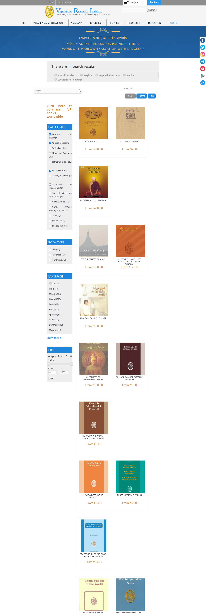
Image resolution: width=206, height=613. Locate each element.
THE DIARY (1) (58, 220)
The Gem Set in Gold (93, 141)
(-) (56, 75)
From (51, 368)
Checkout (154, 2)
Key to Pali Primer (129, 141)
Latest (141, 96)
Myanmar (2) (55, 329)
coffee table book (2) (62, 161)
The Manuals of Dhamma (93, 200)
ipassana (66, 11)
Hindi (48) (53, 288)
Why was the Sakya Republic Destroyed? (93, 437)
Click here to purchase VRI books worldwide (59, 111)
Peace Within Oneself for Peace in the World (93, 555)
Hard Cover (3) (59, 259)
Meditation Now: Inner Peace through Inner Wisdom (129, 261)
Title (152, 96)
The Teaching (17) (60, 225)
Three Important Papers (129, 495)
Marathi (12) (55, 293)
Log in (50, 2)
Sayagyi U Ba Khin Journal (93, 318)
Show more (54, 338)
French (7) (54, 304)
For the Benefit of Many (93, 259)
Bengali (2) (54, 319)
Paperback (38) (59, 254)
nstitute (97, 11)
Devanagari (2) (56, 324)
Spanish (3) (54, 314)
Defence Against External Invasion (129, 378)
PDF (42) (56, 249)
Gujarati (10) (55, 299)
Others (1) (56, 215)
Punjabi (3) (54, 309)
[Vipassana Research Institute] (49, 16)
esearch (83, 11)
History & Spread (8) (62, 175)
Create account (65, 2)
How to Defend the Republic (93, 496)
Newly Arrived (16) (60, 201)
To (61, 368)
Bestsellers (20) (59, 148)
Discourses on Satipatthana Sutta (93, 378)
